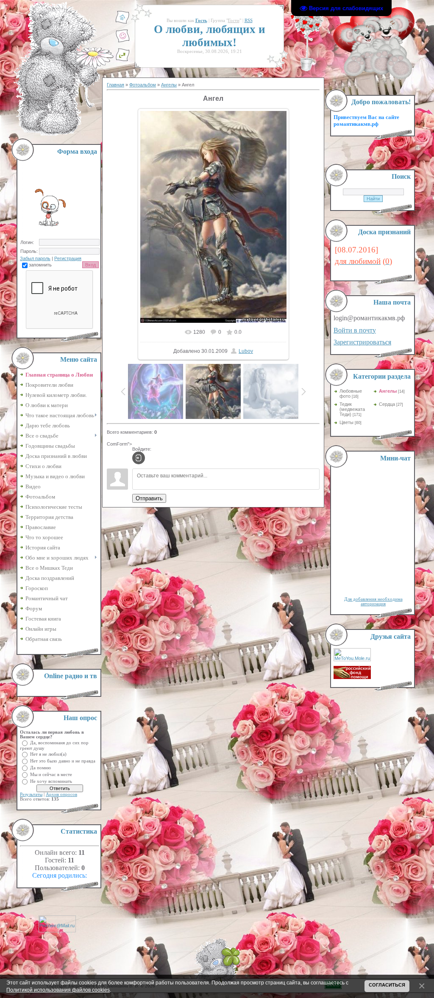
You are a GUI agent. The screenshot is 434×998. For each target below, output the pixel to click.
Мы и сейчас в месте (51, 774)
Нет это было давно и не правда (62, 760)
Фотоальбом (142, 84)
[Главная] (122, 22)
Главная (115, 84)
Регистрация (67, 258)
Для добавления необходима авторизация (373, 601)
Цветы (346, 422)
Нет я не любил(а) (48, 753)
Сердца (387, 404)
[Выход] (122, 59)
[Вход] (138, 458)
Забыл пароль (35, 258)
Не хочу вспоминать (51, 781)
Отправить (149, 498)
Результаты (31, 794)
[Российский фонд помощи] (352, 677)
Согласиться (387, 984)
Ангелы (169, 84)
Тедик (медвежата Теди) (352, 409)
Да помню (40, 767)
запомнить (40, 264)
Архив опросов (61, 794)
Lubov (246, 351)
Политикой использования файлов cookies (58, 989)
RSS (249, 20)
